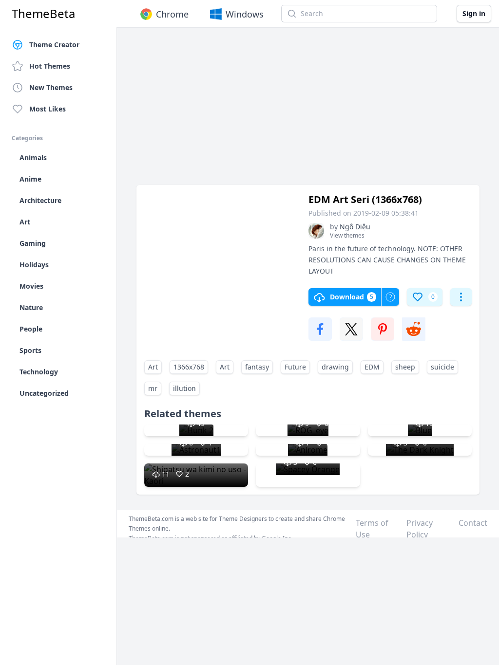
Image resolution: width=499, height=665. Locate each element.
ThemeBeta (43, 13)
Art (153, 366)
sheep (405, 366)
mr (152, 388)
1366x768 (188, 366)
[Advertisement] (308, 111)
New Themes (51, 87)
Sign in (473, 13)
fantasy (257, 366)
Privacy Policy (419, 528)
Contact (473, 522)
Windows (245, 14)
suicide (442, 366)
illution (184, 388)
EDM (372, 366)
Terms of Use (372, 528)
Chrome (172, 14)
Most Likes (47, 108)
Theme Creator (54, 44)
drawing (335, 366)
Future (295, 366)
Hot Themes (49, 66)
